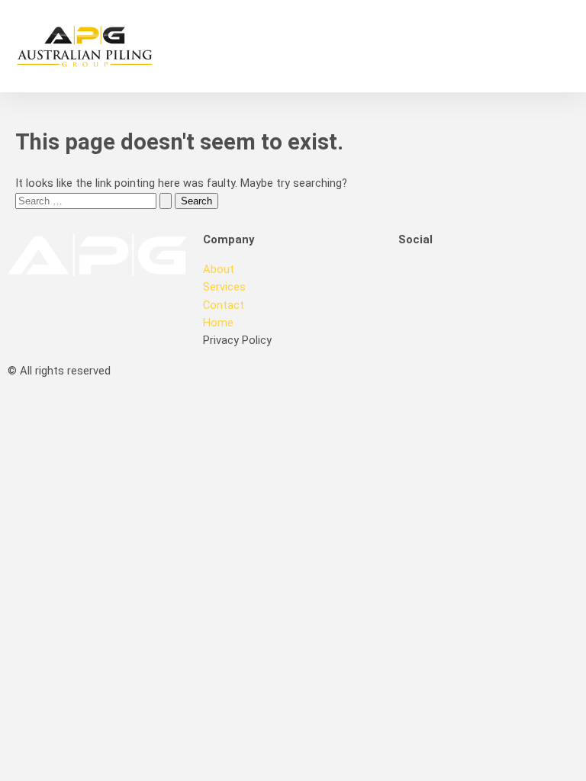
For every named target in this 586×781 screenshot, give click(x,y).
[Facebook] (417, 280)
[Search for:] (95, 200)
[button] (445, 46)
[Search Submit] (165, 201)
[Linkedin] (459, 280)
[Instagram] (500, 280)
